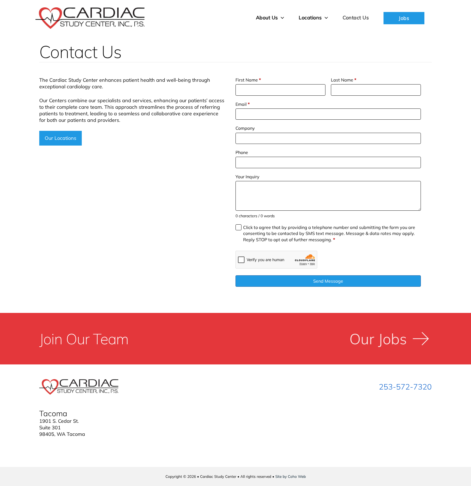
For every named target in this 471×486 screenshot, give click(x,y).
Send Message (328, 281)
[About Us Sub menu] (282, 17)
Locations (310, 17)
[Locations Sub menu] (326, 17)
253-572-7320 (405, 386)
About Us (267, 17)
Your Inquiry (247, 176)
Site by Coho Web (290, 476)
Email (242, 104)
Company (245, 128)
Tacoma (53, 413)
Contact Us (356, 17)
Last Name (343, 80)
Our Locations (60, 138)
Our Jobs (378, 339)
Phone (241, 152)
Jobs (404, 18)
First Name (248, 80)
